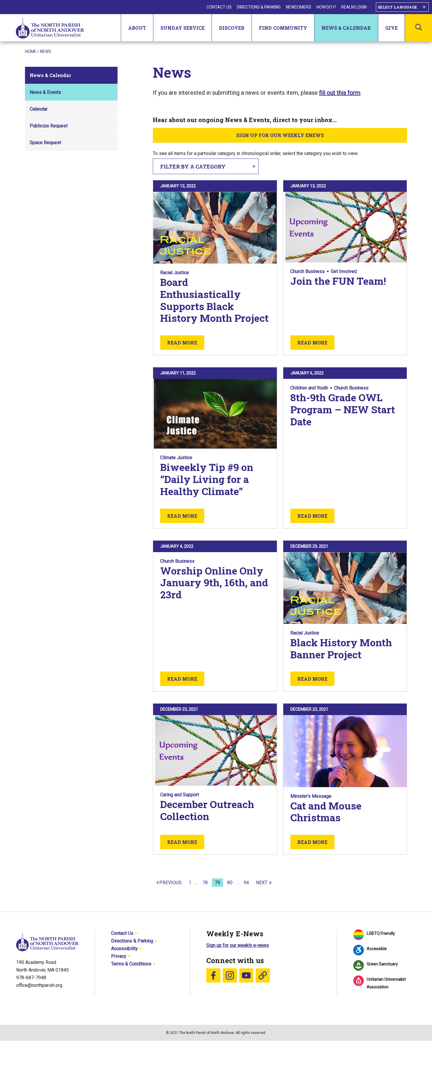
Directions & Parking (259, 7)
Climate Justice (176, 457)
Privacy (118, 956)
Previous (172, 882)
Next (265, 882)
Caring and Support (179, 794)
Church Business (307, 271)
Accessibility (124, 948)
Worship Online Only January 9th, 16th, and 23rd (214, 582)
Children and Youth (309, 388)
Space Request (45, 142)
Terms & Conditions (131, 964)
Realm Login (354, 7)
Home (30, 51)
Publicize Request (49, 126)
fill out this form (339, 92)
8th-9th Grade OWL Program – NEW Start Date (342, 409)
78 (206, 882)
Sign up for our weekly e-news (237, 945)
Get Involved (344, 271)
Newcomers (298, 7)
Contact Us (219, 7)
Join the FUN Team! (338, 280)
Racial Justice (174, 272)
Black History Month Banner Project (341, 648)
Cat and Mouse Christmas (325, 811)
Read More (185, 342)
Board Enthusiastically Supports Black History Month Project (214, 299)
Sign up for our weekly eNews (280, 135)
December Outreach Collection (207, 810)
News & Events (45, 92)
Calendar (39, 109)
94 (247, 882)
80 (231, 882)
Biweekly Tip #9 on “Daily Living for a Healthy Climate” (206, 479)
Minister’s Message (310, 796)
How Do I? (326, 7)
